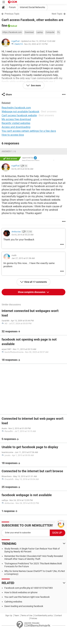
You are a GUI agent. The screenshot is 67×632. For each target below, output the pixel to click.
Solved (14, 26)
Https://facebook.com (12, 32)
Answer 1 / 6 (9, 151)
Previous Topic (12, 13)
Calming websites (13, 601)
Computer (50, 32)
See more (35, 85)
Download (29, 32)
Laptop (40, 32)
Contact (58, 615)
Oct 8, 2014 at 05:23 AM (22, 234)
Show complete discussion (32, 292)
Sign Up (8, 615)
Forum (12, 7)
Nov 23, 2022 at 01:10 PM (35, 44)
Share (9, 94)
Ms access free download (16, 119)
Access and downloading (16, 127)
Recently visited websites (16, 123)
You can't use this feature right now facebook (27, 597)
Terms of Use (26, 615)
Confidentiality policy (43, 615)
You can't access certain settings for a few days (29, 130)
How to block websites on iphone (20, 592)
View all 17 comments (35, 282)
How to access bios (13, 134)
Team (16, 615)
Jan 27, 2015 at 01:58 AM (23, 258)
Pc (58, 32)
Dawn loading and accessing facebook (23, 606)
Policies (33, 618)
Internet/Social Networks (32, 7)
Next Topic (57, 13)
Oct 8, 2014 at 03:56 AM (22, 169)
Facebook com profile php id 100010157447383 (28, 588)
